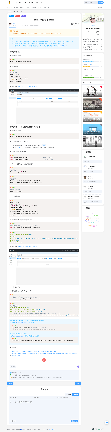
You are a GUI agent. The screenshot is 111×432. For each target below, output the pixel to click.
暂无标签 (13, 366)
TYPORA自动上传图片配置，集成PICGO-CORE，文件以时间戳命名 (91, 41)
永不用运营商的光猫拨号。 (91, 181)
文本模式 (76, 394)
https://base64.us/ (18, 336)
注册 (102, 7)
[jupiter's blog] (12, 2)
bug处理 (46, 7)
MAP (102, 429)
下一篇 (77, 383)
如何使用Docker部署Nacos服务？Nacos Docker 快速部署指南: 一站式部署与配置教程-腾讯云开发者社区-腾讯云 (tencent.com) (44, 354)
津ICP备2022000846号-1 (29, 429)
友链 (37, 2)
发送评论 (74, 421)
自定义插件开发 (62, 46)
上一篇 (10, 383)
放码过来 (28, 7)
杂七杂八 (40, 7)
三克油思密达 (87, 191)
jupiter (14, 23)
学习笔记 (22, 7)
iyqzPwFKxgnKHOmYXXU (91, 202)
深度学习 (34, 7)
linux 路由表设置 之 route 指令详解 (91, 49)
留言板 (31, 2)
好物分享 (9, 7)
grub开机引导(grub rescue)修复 (91, 44)
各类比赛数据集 (87, 47)
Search (101, 2)
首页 (20, 2)
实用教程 (16, 7)
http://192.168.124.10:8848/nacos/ (27, 86)
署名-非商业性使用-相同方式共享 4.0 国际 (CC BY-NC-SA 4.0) (37, 377)
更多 (42, 2)
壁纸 (25, 2)
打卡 (13, 421)
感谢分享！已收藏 (88, 171)
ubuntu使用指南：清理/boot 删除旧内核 (91, 39)
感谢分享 (86, 161)
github (18, 147)
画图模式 (68, 394)
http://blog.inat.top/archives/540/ (27, 375)
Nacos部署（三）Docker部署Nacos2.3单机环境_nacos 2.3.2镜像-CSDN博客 (34, 351)
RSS (96, 429)
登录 (99, 7)
